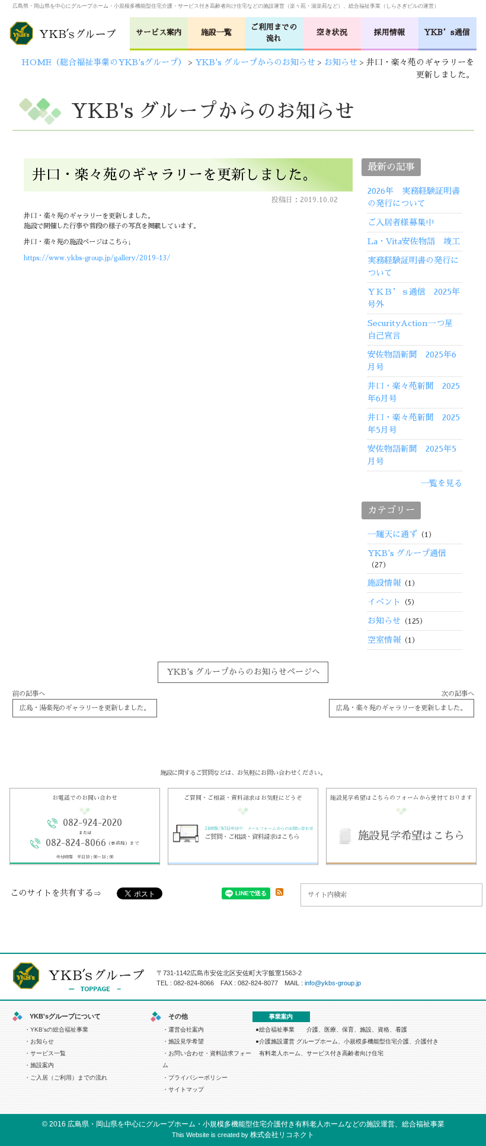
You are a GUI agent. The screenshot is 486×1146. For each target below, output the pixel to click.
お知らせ (384, 621)
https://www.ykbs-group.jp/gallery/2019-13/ (97, 257)
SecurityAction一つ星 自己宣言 (414, 329)
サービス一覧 (48, 1053)
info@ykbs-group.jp (333, 983)
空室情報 (384, 640)
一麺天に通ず (392, 534)
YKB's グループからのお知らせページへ (243, 672)
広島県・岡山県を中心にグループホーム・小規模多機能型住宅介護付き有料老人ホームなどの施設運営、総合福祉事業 (256, 1124)
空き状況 (331, 32)
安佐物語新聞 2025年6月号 (411, 360)
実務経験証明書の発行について (413, 266)
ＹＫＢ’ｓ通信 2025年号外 (413, 298)
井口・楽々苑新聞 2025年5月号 (413, 423)
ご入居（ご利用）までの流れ (68, 1077)
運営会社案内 (186, 1029)
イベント (384, 602)
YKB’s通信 (447, 32)
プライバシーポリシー (198, 1077)
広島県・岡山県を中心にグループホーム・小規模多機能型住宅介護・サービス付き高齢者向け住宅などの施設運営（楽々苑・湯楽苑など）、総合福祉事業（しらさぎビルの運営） (225, 6)
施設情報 (384, 583)
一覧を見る (441, 483)
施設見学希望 (186, 1041)
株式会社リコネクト (282, 1135)
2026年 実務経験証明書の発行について (413, 197)
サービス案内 (159, 32)
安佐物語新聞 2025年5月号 (411, 455)
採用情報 (389, 32)
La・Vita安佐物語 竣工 (413, 241)
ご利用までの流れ (274, 32)
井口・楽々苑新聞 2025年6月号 (413, 392)
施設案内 (42, 1065)
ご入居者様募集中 (400, 222)
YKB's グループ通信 (406, 553)
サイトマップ (186, 1089)
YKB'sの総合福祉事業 (59, 1029)
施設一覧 (216, 32)
